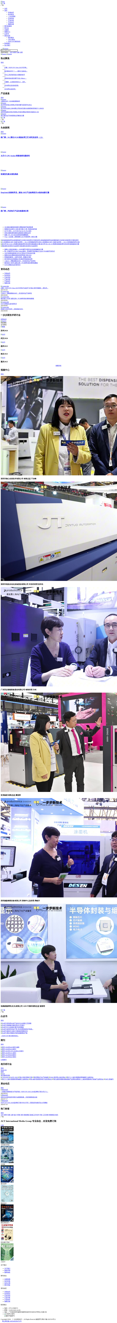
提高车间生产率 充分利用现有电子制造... (20, 1029)
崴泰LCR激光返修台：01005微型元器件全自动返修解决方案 (23, 249)
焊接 (18, 1115)
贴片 (15, 1115)
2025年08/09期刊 (10, 1055)
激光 (56, 1115)
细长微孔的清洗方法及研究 (29, 246)
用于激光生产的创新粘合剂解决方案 (12, 115)
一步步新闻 (11, 16)
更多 (2, 62)
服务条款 (7, 1272)
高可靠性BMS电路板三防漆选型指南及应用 (18, 259)
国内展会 (11, 37)
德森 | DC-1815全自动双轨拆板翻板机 (16, 235)
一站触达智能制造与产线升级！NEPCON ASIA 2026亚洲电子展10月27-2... (24, 1091)
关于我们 (7, 1268)
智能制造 (52, 1115)
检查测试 (27, 1115)
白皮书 (6, 33)
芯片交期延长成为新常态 (12, 265)
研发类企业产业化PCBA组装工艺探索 (19, 1023)
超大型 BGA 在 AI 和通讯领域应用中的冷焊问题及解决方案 (60, 244)
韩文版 (7, 1075)
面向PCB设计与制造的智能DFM (17, 1031)
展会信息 (7, 35)
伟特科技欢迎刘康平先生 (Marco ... (15, 78)
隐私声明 (7, 1270)
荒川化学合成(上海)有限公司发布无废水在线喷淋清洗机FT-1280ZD (22, 108)
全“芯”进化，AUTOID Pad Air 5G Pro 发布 (17, 231)
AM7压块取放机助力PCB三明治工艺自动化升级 (19, 253)
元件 (11, 52)
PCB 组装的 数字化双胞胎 (15, 1027)
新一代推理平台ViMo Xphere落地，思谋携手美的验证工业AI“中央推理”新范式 (29, 251)
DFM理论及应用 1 (10, 89)
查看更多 (58, 365)
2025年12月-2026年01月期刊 (14, 1051)
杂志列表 (7, 1281)
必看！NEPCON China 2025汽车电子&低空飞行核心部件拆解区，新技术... (24, 288)
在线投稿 (7, 1279)
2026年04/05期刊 (12, 1047)
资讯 (5, 10)
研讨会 (6, 28)
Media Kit (4, 1070)
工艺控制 (46, 1115)
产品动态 (11, 22)
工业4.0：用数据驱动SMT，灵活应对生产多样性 (20, 261)
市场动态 (11, 12)
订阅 (2, 1125)
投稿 (2, 1072)
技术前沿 (11, 14)
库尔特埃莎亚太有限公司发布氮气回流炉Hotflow (16, 105)
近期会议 (4, 319)
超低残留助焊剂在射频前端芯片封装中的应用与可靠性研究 (60, 240)
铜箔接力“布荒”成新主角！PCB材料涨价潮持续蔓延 (21, 263)
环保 (40, 1115)
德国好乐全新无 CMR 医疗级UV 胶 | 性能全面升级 (20, 229)
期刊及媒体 (8, 26)
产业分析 (11, 20)
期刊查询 (10, 1059)
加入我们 (7, 45)
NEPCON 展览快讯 (14, 41)
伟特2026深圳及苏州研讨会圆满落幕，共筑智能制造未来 (19, 1097)
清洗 (21, 1115)
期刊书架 (7, 1285)
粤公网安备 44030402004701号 (12, 1321)
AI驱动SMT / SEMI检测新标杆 (10, 101)
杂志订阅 (7, 1283)
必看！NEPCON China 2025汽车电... (15, 67)
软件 (37, 1115)
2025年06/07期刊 (10, 1057)
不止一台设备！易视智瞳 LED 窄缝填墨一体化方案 (20, 236)
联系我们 (7, 43)
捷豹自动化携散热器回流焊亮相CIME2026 (17, 255)
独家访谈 (11, 24)
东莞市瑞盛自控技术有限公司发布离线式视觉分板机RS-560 (20, 112)
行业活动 (11, 18)
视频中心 (7, 32)
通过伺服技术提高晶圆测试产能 (17, 1033)
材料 (14, 52)
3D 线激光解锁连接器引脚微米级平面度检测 (18, 227)
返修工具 (33, 1115)
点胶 (21, 52)
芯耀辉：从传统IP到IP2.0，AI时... (15, 82)
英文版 (3, 1075)
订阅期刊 (4, 1059)
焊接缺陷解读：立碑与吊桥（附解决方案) (17, 257)
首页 (5, 8)
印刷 (17, 52)
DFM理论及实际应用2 (11, 85)
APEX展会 (11, 39)
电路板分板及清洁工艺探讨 (15, 1025)
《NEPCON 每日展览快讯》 (10, 1036)
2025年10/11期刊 (10, 1053)
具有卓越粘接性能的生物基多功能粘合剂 (17, 233)
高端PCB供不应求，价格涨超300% (12, 309)
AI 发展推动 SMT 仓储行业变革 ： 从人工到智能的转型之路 (60, 242)
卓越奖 (6, 30)
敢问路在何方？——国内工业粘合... (15, 71)
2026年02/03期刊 (10, 1049)
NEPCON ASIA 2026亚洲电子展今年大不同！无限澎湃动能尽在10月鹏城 (24, 1102)
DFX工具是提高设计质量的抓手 (14, 74)
